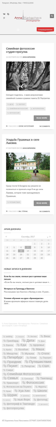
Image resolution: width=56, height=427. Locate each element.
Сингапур (28, 378)
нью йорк (24, 399)
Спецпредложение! (45, 29)
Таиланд (46, 378)
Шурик (12, 395)
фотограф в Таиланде (21, 403)
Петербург (15, 357)
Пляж (33, 357)
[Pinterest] (4, 18)
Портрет (22, 104)
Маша (40, 349)
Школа (42, 390)
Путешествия (15, 202)
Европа (9, 345)
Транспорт (12, 383)
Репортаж (29, 366)
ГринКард (12, 340)
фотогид (42, 399)
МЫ (20, 211)
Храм (8, 391)
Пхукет (12, 366)
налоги (7, 400)
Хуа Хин (24, 390)
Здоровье (38, 345)
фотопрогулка (38, 108)
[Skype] (8, 14)
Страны (24, 211)
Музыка (29, 353)
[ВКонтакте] (4, 14)
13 (21, 251)
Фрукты (42, 386)
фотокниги (44, 404)
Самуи (9, 370)
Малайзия (23, 349)
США (45, 366)
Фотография (29, 126)
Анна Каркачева (29, 57)
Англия (33, 336)
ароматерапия (40, 395)
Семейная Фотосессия (18, 108)
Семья (12, 378)
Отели (45, 353)
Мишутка (12, 353)
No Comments (45, 126)
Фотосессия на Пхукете (18, 386)
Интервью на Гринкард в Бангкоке (19, 289)
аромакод (26, 395)
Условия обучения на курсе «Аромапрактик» (23, 298)
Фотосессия (14, 113)
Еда (23, 345)
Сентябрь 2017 (28, 237)
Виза (47, 336)
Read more (41, 118)
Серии (21, 126)
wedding (9, 336)
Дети (11, 104)
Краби (8, 349)
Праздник (14, 362)
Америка (21, 336)
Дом (43, 341)
